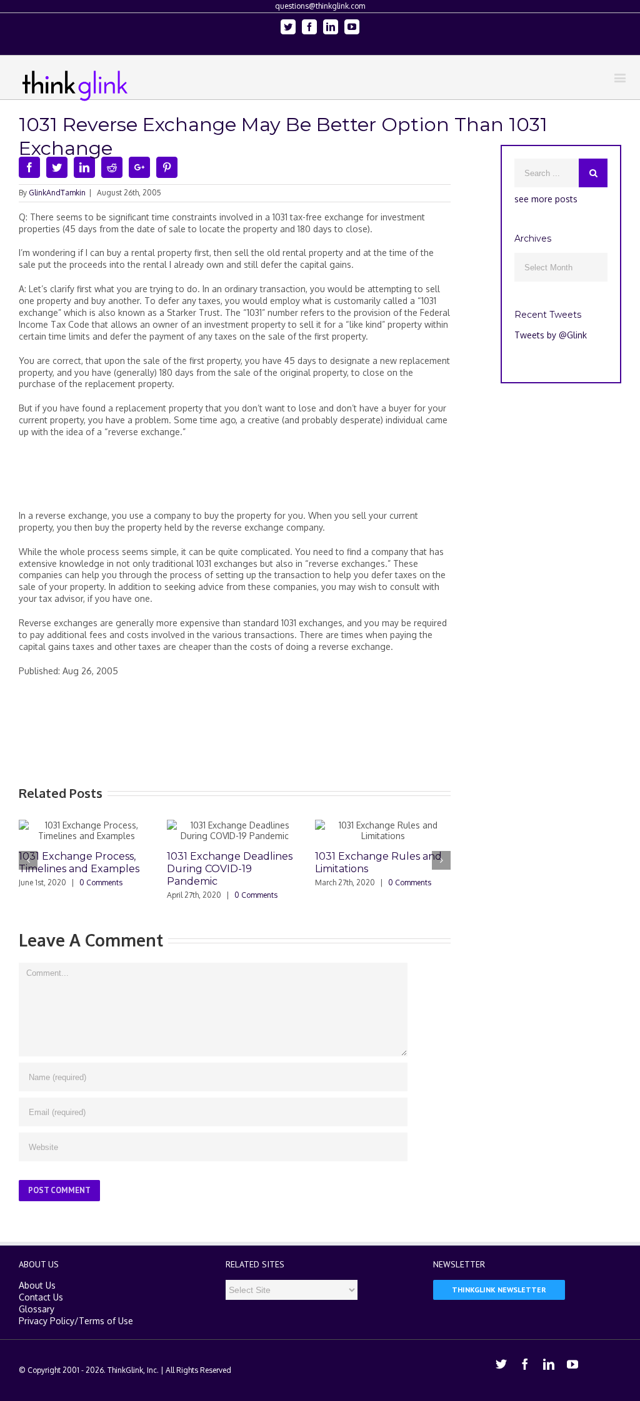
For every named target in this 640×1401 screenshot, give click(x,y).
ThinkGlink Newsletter (499, 1289)
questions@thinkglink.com (320, 6)
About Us (37, 1285)
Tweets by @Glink (550, 335)
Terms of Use (106, 1320)
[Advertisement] (246, 479)
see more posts (546, 199)
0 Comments (100, 882)
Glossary (36, 1309)
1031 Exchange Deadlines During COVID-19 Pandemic (229, 868)
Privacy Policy (46, 1320)
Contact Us (41, 1297)
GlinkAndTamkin (57, 192)
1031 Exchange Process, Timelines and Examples (79, 862)
